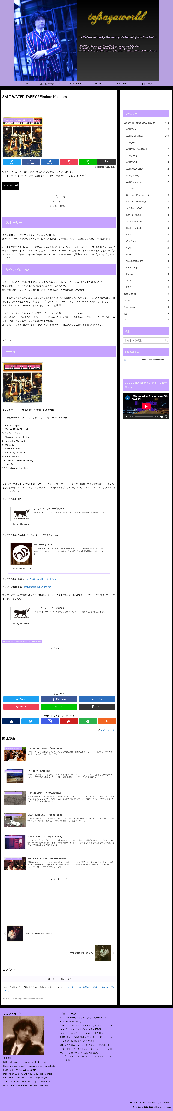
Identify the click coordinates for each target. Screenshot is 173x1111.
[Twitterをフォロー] (30, 721)
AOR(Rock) (147, 142)
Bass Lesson (146, 307)
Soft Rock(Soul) (147, 215)
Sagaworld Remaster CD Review (17, 641)
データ (55, 210)
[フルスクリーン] (165, 416)
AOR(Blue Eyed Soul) (147, 149)
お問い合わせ (163, 1102)
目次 (55, 196)
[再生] (126, 416)
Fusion (147, 274)
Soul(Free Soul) (147, 228)
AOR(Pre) (147, 129)
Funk (147, 234)
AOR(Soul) (147, 156)
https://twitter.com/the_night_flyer (40, 579)
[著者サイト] (11, 721)
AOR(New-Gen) (147, 182)
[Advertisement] (59, 107)
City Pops (147, 241)
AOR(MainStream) (147, 136)
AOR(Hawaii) (147, 175)
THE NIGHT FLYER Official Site (141, 1102)
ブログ (146, 320)
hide (15, 185)
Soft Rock (37, 641)
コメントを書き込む (59, 978)
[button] (166, 340)
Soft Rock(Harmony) (147, 202)
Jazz (147, 281)
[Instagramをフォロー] (50, 721)
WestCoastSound (147, 261)
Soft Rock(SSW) (147, 208)
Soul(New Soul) (147, 221)
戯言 (146, 314)
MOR (147, 254)
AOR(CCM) (147, 162)
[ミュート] (161, 416)
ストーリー (57, 202)
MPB (147, 287)
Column (146, 300)
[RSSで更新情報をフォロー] (107, 721)
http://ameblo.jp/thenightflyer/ (37, 587)
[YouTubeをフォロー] (69, 721)
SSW (147, 248)
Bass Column (146, 294)
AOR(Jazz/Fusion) (147, 169)
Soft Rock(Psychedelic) (147, 195)
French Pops (147, 267)
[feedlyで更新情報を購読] (88, 721)
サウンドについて (60, 206)
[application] (146, 406)
